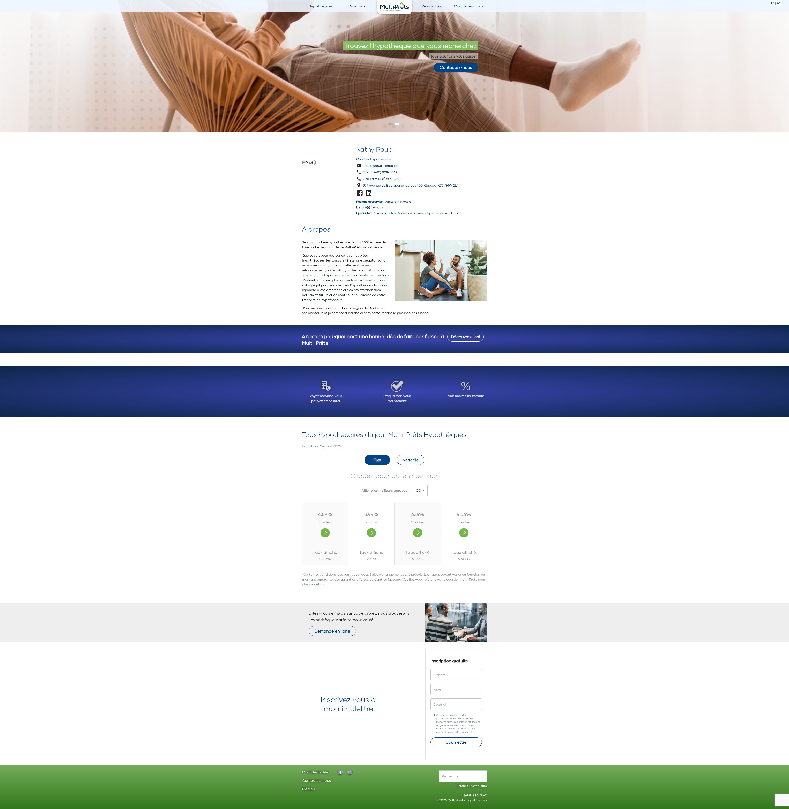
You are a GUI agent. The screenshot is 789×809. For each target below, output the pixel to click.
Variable (411, 459)
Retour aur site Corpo (472, 785)
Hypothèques (320, 6)
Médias (308, 789)
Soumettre (456, 742)
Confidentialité (315, 772)
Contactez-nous (468, 6)
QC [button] (418, 490)
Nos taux (357, 6)
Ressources (431, 6)
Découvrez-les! (465, 336)
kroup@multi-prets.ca (380, 165)
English (775, 3)
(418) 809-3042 (385, 172)
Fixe (377, 459)
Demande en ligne (332, 630)
